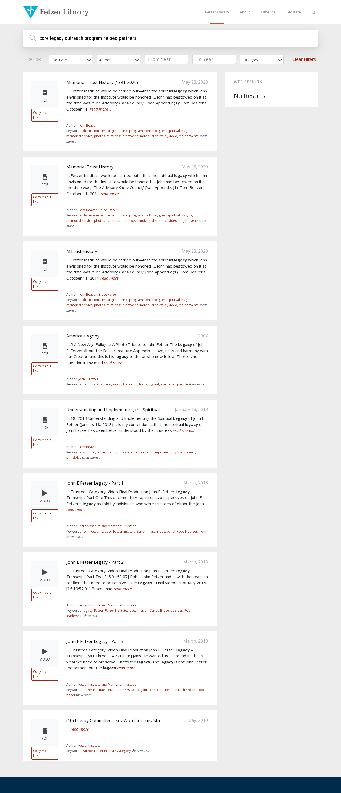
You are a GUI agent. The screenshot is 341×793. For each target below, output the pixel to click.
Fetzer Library (217, 12)
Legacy (106, 531)
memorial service (79, 136)
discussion (91, 130)
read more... (100, 109)
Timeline (268, 12)
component (160, 452)
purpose (122, 452)
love (132, 610)
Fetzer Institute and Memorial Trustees (107, 526)
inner (135, 452)
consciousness (161, 689)
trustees (176, 610)
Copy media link (42, 114)
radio (133, 384)
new (108, 384)
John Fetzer (91, 531)
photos (99, 136)
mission (142, 610)
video (173, 136)
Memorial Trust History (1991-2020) (102, 82)
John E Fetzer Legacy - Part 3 (94, 641)
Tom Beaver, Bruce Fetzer (97, 210)
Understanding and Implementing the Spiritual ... (114, 410)
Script (141, 531)
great (155, 384)
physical (176, 452)
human (144, 384)
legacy (87, 610)
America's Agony (82, 336)
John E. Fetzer (88, 379)
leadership (74, 616)
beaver (189, 452)
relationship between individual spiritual (137, 136)
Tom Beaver (87, 125)
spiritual (97, 384)
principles (73, 457)
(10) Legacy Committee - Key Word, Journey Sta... (114, 720)
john (86, 384)
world (117, 384)
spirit (111, 452)
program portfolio (143, 130)
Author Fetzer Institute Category (107, 750)
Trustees (191, 531)
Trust (151, 531)
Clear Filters (304, 59)
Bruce (160, 531)
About (245, 12)
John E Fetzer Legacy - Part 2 (94, 562)
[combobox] (70, 59)
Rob (180, 531)
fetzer (101, 452)
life (125, 384)
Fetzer (98, 610)
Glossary (293, 12)
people (182, 384)
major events (188, 136)
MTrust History (81, 251)
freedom (189, 689)
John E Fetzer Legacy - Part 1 (94, 483)
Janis (144, 689)
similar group (110, 130)
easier (145, 452)
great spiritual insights (175, 130)
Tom (202, 531)
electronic (168, 384)
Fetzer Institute (124, 531)
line (125, 130)
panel (171, 531)
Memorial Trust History (89, 167)
